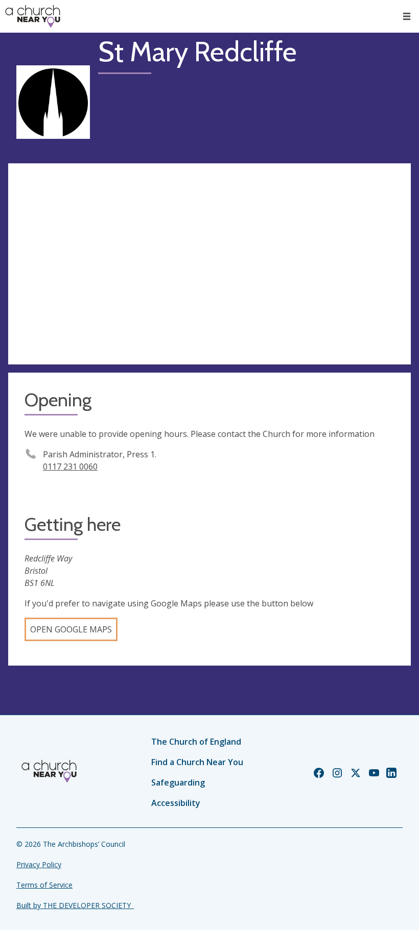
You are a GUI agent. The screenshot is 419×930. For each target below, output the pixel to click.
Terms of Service (44, 885)
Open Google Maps (71, 629)
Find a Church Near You (197, 762)
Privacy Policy (38, 864)
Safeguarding (178, 782)
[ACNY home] (32, 16)
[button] (406, 16)
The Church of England (196, 741)
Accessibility (175, 803)
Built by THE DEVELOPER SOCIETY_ (75, 905)
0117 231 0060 (70, 466)
